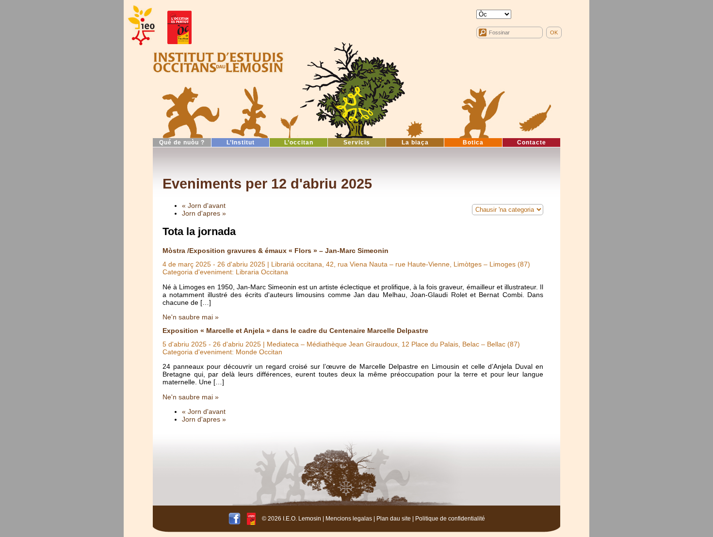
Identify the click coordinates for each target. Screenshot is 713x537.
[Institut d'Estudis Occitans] (141, 25)
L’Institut (241, 142)
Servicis (356, 142)
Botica (473, 142)
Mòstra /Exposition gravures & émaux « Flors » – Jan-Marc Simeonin (275, 250)
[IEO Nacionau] (218, 61)
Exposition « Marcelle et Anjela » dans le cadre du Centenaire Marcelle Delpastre (295, 330)
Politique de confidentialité (450, 518)
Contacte (531, 142)
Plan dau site (393, 518)
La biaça (415, 142)
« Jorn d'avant (204, 205)
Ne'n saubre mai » (190, 317)
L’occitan (298, 142)
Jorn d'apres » (204, 213)
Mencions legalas (348, 518)
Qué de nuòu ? (182, 142)
